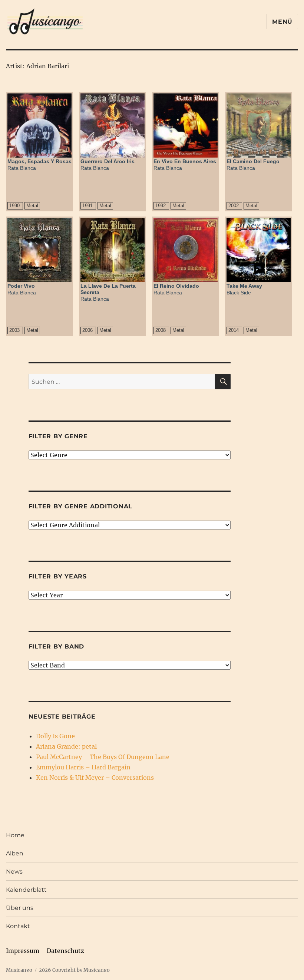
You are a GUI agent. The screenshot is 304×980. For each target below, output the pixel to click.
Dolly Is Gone (55, 736)
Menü (282, 21)
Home (15, 835)
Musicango (19, 970)
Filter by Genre (58, 436)
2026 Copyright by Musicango (74, 970)
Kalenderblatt (26, 889)
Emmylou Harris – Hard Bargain (83, 767)
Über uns (19, 907)
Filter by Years (58, 576)
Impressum (22, 950)
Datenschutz (65, 950)
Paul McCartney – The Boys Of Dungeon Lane (102, 756)
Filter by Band (57, 646)
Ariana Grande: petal (66, 746)
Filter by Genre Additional (81, 506)
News (14, 871)
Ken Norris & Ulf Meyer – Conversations (95, 777)
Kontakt (18, 926)
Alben (14, 853)
